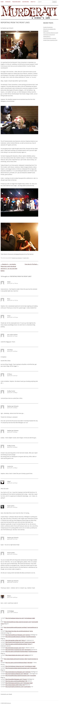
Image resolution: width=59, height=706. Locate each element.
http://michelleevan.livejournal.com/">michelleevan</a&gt (20, 666)
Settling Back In (46, 36)
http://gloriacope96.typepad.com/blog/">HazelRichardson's (20, 636)
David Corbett (11, 552)
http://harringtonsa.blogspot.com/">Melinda (16, 673)
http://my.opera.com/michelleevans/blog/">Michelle (18, 662)
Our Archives (25, 1)
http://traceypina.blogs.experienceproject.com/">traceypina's (21, 668)
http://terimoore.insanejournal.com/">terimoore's (18, 649)
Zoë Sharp (10, 349)
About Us (33, 1)
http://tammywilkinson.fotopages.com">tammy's (17, 635)
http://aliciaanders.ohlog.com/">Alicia (15, 640)
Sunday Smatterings (48, 27)
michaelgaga (10, 611)
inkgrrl (9, 481)
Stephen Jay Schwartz (17, 258)
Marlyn (9, 596)
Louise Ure (10, 466)
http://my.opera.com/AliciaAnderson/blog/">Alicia (18, 644)
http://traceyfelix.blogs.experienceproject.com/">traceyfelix (20, 675)
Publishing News (16, 1)
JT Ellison (9, 374)
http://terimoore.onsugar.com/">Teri (14, 647)
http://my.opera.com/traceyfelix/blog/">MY (16, 681)
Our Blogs (7, 1)
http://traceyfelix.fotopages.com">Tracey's (16, 679)
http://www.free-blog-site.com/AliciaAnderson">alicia (19, 631)
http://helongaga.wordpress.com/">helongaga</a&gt (18, 683)
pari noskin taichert (12, 334)
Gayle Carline (10, 506)
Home (2, 1)
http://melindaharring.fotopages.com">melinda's (18, 672)
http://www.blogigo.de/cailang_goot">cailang (16, 655)
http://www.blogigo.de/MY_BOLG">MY (15, 684)
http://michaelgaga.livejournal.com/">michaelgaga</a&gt (20, 618)
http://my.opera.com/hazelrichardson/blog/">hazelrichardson (21, 651)
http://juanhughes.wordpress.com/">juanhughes (18, 686)
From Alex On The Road (31, 264)
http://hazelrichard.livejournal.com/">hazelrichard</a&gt (20, 642)
